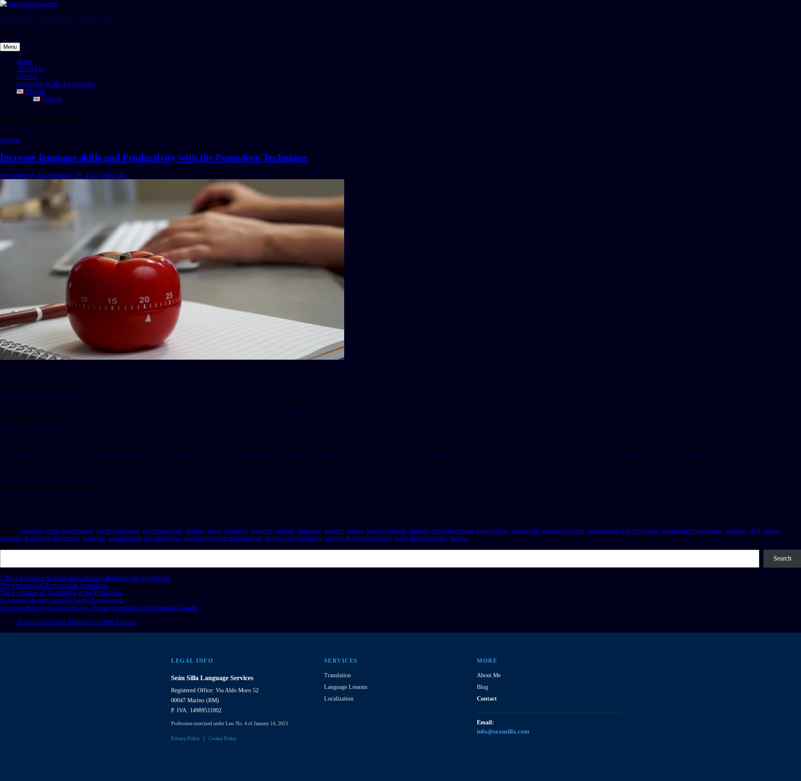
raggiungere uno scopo (692, 530)
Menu (10, 47)
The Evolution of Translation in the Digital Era (61, 592)
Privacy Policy (185, 738)
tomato (459, 538)
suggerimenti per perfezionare (223, 538)
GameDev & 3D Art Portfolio (56, 84)
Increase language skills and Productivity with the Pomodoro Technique (153, 157)
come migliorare (118, 530)
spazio (771, 530)
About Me (30, 69)
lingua (355, 530)
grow (214, 530)
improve (261, 530)
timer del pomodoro (421, 538)
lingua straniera (387, 530)
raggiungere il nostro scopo (623, 530)
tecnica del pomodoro (293, 538)
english (195, 530)
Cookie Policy (223, 738)
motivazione (492, 530)
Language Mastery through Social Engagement (62, 600)
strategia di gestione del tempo (39, 538)
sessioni (735, 530)
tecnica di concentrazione (358, 538)
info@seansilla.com (503, 731)
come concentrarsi (69, 530)
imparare (235, 530)
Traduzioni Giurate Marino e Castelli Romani (76, 622)
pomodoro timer (563, 530)
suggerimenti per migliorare (144, 538)
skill (754, 530)
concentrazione (162, 530)
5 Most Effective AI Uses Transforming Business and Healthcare (85, 577)
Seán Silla (113, 175)
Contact (27, 76)
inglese (285, 530)
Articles (10, 139)
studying (94, 538)
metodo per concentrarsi (441, 530)
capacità (32, 530)
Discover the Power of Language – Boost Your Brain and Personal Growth (98, 607)
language (309, 530)
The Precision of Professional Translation (54, 585)
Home (25, 61)
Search (9, 545)
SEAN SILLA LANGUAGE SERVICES (56, 17)
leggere (334, 530)
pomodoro (525, 530)
